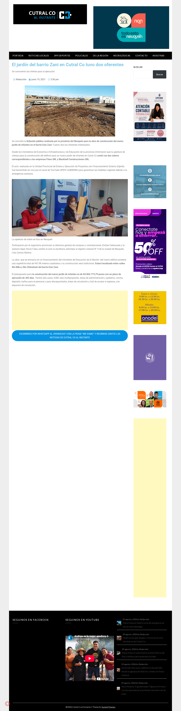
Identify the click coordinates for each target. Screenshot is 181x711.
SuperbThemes (108, 707)
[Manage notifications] (7, 703)
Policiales (81, 55)
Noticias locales (38, 55)
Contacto (141, 55)
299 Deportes (62, 55)
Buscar (137, 67)
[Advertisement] (70, 310)
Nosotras (158, 55)
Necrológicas (121, 55)
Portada (18, 55)
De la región (100, 55)
